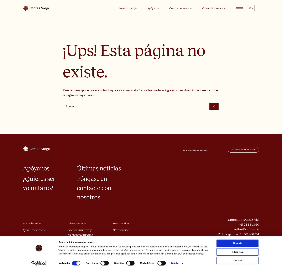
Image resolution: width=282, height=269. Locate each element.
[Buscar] (214, 106)
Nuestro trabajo (128, 8)
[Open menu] (239, 8)
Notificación (121, 230)
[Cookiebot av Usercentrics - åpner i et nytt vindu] (39, 263)
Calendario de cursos (213, 8)
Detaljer (175, 263)
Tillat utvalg (238, 252)
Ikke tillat (237, 260)
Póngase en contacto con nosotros (94, 188)
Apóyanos (153, 8)
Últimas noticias (99, 168)
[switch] (104, 263)
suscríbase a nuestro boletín (243, 150)
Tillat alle (237, 243)
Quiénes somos (34, 230)
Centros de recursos (180, 8)
